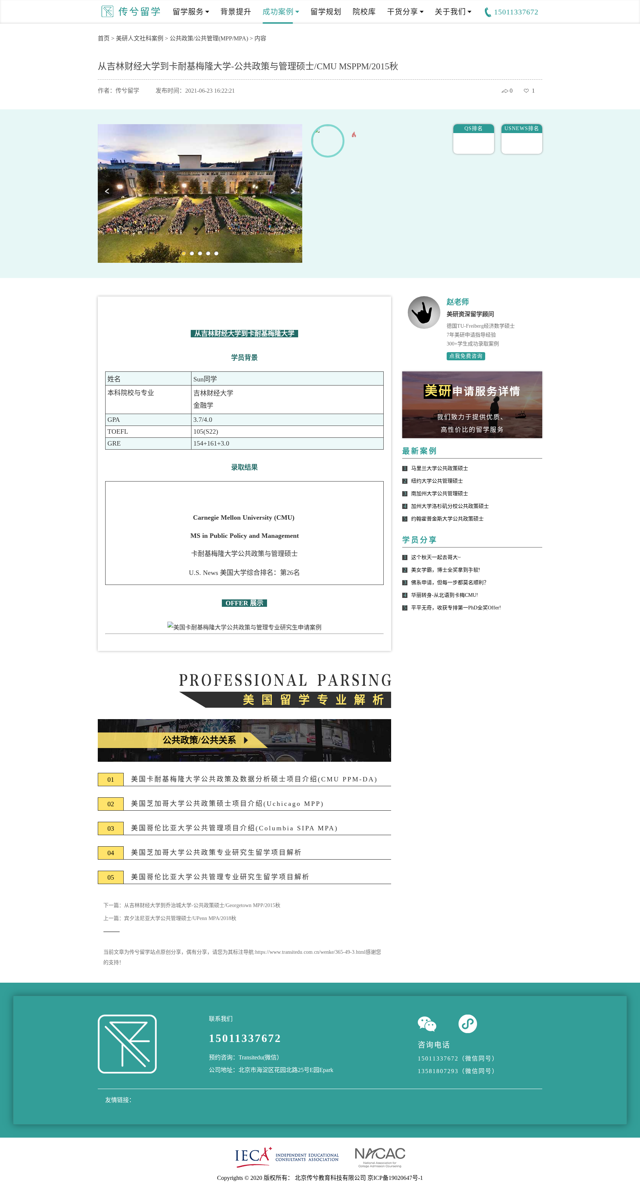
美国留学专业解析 (317, 700)
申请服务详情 (473, 391)
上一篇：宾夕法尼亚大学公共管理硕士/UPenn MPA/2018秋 (169, 918)
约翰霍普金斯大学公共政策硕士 (447, 519)
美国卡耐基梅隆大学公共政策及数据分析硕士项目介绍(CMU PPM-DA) (254, 779)
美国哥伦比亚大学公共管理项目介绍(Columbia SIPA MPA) (234, 828)
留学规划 (325, 12)
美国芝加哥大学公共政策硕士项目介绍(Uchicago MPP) (227, 803)
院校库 (364, 12)
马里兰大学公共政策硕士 (439, 468)
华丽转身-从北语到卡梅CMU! (444, 595)
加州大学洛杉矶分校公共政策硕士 (450, 506)
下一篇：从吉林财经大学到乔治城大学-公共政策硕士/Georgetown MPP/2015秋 (191, 905)
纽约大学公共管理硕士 (437, 481)
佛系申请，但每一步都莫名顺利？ (450, 582)
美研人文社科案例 (139, 38)
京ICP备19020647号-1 (395, 1178)
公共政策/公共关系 (199, 740)
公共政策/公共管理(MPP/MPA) (209, 38)
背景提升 (235, 12)
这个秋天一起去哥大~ (436, 557)
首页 (104, 38)
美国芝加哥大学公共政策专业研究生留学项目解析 (216, 852)
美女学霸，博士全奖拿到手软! (445, 570)
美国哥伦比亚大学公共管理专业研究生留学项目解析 (220, 877)
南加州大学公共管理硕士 (439, 493)
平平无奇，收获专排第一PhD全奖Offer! (456, 608)
